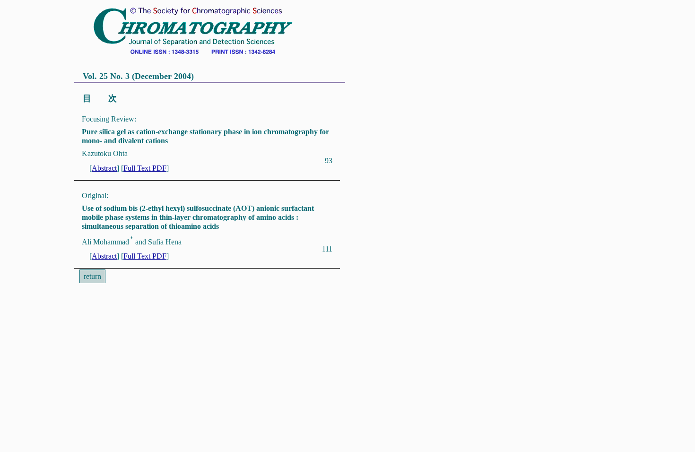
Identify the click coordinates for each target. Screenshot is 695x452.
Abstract (104, 168)
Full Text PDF (144, 168)
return (92, 276)
